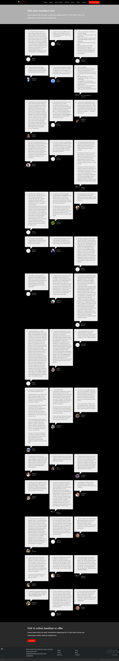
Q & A (72, 2)
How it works (59, 2)
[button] (31, 640)
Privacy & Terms (115, 654)
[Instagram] (116, 651)
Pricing (67, 2)
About (51, 2)
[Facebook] (112, 651)
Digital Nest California (111, 659)
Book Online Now (94, 2)
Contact (84, 2)
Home (45, 2)
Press (78, 2)
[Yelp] (108, 651)
